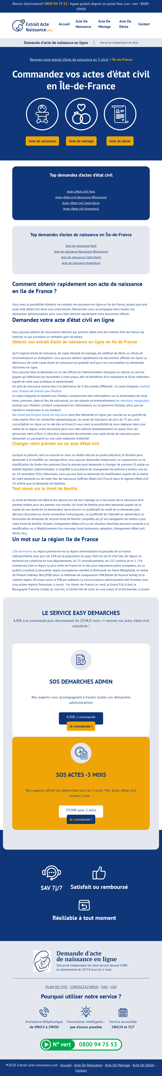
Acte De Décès (143, 1065)
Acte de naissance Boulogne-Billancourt (81, 251)
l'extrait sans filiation (48, 391)
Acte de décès (120, 141)
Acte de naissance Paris (81, 246)
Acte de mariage (81, 141)
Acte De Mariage (117, 1065)
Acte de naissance (42, 141)
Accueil (64, 24)
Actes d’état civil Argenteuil (81, 209)
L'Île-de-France (22, 551)
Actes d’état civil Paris (81, 191)
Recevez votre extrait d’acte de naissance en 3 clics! (69, 59)
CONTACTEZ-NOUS (84, 987)
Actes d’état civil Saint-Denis (81, 203)
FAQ (104, 987)
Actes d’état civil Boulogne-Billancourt (81, 197)
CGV (113, 987)
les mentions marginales (132, 400)
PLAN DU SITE (57, 987)
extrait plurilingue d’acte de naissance (42, 415)
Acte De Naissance (88, 1065)
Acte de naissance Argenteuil (81, 263)
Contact (144, 24)
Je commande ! (81, 726)
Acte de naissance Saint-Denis (81, 257)
